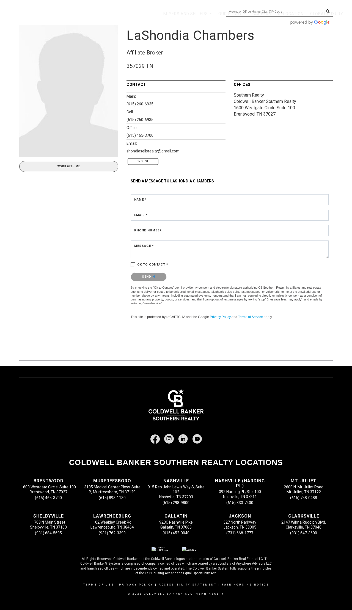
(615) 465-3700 (140, 135)
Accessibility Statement (188, 584)
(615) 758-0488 (303, 498)
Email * (141, 215)
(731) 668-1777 (239, 533)
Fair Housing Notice (245, 584)
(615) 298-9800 (176, 502)
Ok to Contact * (153, 264)
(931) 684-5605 (48, 533)
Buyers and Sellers (188, 17)
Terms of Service (250, 317)
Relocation (291, 14)
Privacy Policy (220, 317)
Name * (140, 199)
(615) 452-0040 (176, 533)
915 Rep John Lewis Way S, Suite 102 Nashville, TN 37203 (176, 492)
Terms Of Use (98, 584)
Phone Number (148, 230)
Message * (144, 246)
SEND (147, 276)
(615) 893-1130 (112, 498)
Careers (261, 14)
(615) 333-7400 (239, 502)
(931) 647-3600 (303, 533)
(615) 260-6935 (140, 104)
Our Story (233, 17)
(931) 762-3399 (112, 533)
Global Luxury (326, 14)
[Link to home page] (32, 14)
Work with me (68, 166)
